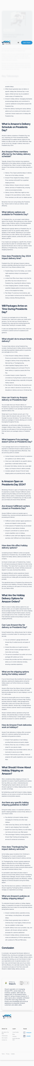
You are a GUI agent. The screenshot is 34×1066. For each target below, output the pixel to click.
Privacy (8, 1053)
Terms (3, 1053)
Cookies (13, 1053)
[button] (18, 43)
